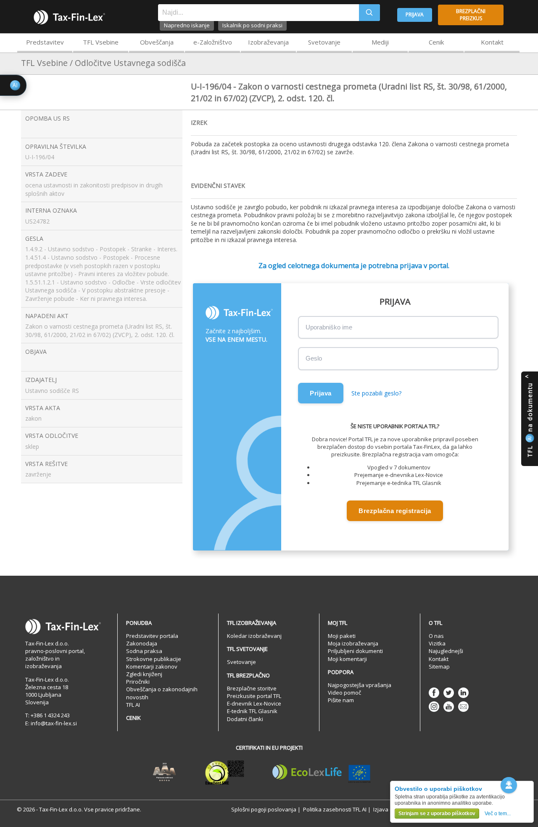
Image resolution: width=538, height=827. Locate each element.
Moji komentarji (347, 659)
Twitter (448, 692)
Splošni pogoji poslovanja (263, 809)
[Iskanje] (369, 12)
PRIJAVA (415, 14)
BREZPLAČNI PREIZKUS (470, 15)
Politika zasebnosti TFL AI (335, 809)
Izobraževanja (268, 42)
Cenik (436, 42)
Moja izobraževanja (353, 643)
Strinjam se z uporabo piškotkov (436, 813)
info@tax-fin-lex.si (54, 723)
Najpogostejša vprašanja (359, 685)
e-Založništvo (212, 42)
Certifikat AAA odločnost (164, 772)
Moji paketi (342, 636)
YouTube (448, 706)
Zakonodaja (141, 643)
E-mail (463, 706)
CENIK (133, 718)
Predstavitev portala (152, 636)
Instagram (434, 706)
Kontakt (492, 42)
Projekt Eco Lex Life (321, 772)
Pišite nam (341, 700)
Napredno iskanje (187, 25)
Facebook (434, 692)
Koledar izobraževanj (254, 636)
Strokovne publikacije (153, 659)
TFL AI (133, 704)
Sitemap (439, 666)
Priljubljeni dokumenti (355, 651)
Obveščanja (157, 42)
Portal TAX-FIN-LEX (69, 17)
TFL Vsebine (101, 42)
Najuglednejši (446, 651)
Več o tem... (498, 813)
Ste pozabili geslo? (376, 393)
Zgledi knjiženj (144, 674)
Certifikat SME (225, 772)
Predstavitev (45, 42)
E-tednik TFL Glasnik (252, 711)
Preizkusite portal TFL (254, 696)
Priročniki (138, 681)
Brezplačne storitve (252, 688)
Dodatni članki (245, 719)
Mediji (380, 42)
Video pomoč (344, 692)
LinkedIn (463, 692)
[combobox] (258, 12)
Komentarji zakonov (151, 666)
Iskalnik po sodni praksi (252, 25)
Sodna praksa (144, 651)
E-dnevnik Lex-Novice (254, 703)
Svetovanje (324, 42)
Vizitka (437, 643)
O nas (436, 636)
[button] (509, 785)
